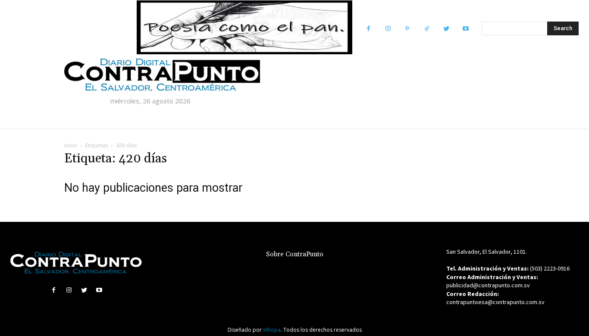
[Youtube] (465, 28)
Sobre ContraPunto (294, 254)
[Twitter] (446, 28)
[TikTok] (426, 28)
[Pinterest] (407, 28)
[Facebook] (368, 28)
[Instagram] (387, 28)
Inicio (70, 145)
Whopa (272, 329)
